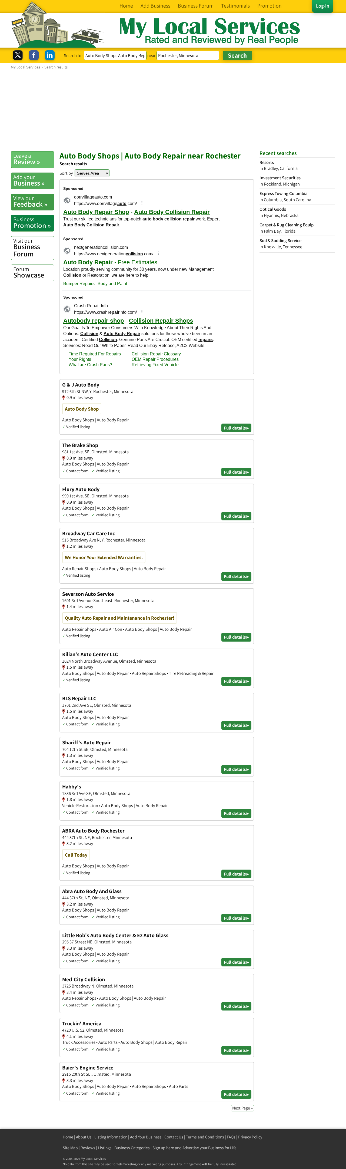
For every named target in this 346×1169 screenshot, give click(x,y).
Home (68, 1137)
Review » (26, 159)
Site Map (70, 1147)
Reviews (88, 1147)
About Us (84, 1137)
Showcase (28, 272)
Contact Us (173, 1137)
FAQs (231, 1137)
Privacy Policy (250, 1137)
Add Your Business (146, 1137)
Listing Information (110, 1137)
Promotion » (32, 222)
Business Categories (132, 1147)
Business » (29, 180)
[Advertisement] (173, 110)
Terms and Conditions (205, 1137)
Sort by (66, 173)
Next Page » (242, 1108)
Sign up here (163, 1147)
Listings (105, 1147)
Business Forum (26, 248)
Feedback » (30, 201)
